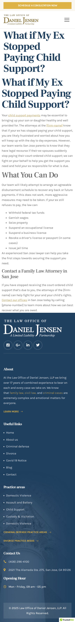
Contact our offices (14, 300)
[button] (67, 19)
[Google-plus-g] (17, 345)
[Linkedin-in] (27, 345)
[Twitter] (37, 345)
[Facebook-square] (8, 345)
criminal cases (53, 393)
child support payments (24, 115)
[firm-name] (54, 125)
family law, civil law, (23, 393)
